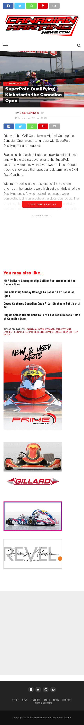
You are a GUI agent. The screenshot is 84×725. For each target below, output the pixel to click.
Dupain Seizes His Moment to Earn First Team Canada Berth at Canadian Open (42, 316)
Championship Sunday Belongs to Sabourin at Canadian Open (39, 293)
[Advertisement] (42, 243)
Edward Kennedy (55, 329)
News (24, 700)
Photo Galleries (43, 703)
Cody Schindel (29, 112)
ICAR (69, 329)
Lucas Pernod (63, 332)
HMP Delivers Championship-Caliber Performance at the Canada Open (40, 282)
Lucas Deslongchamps (39, 332)
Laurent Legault (14, 332)
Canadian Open (35, 329)
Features (35, 700)
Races (47, 700)
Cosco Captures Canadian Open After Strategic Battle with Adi (42, 305)
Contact (67, 700)
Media (56, 700)
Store (15, 700)
